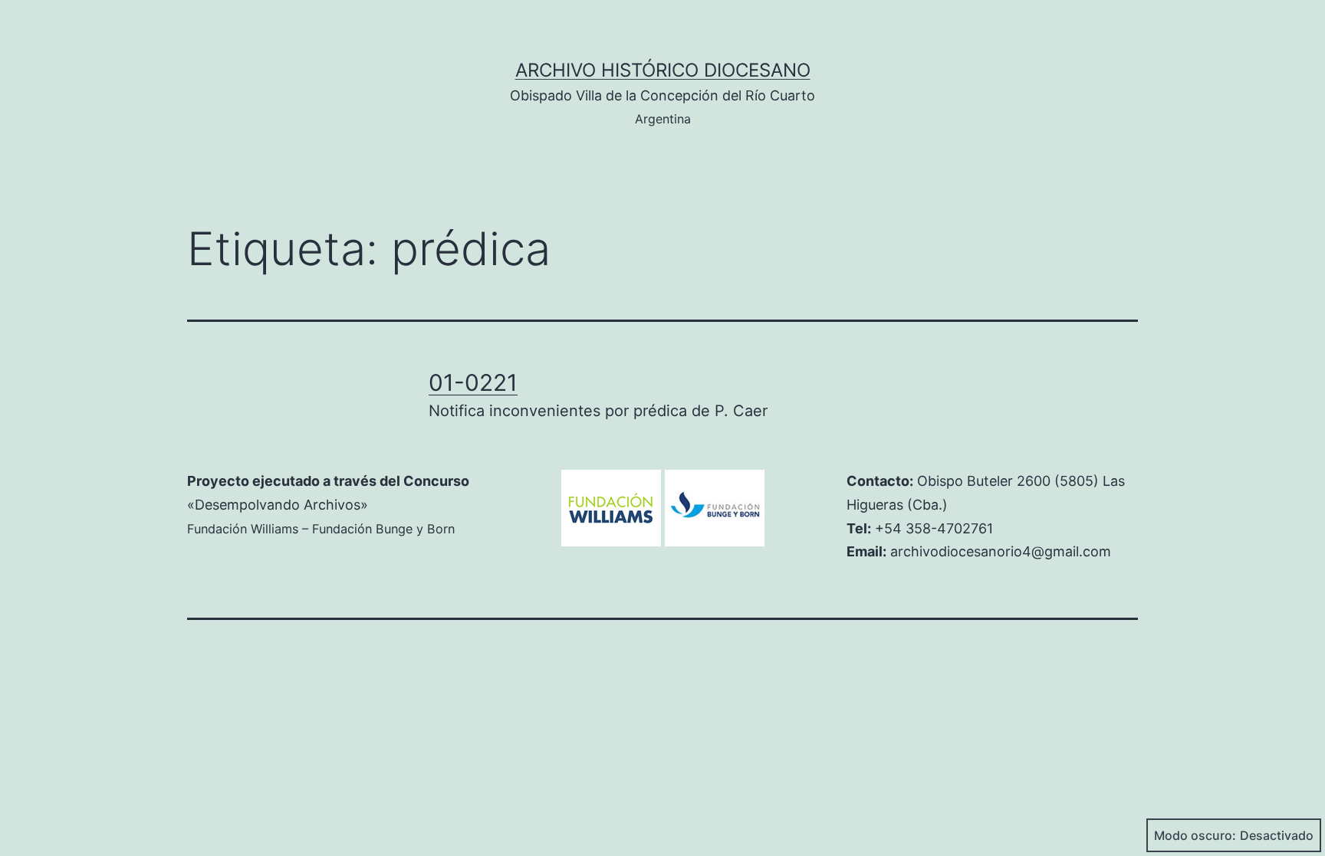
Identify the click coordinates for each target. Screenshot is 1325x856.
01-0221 (473, 382)
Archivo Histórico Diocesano (662, 70)
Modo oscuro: (1195, 835)
